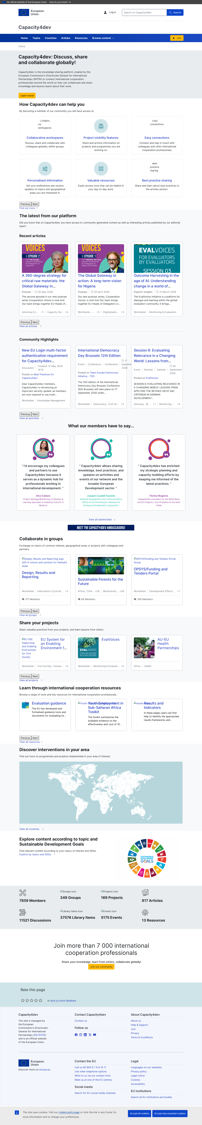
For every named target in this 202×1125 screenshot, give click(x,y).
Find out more (27, 208)
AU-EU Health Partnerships (168, 643)
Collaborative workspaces (45, 137)
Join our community (101, 966)
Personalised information (45, 180)
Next (35, 204)
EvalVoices (152, 377)
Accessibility (138, 1083)
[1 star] (23, 1000)
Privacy (135, 1033)
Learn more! (27, 95)
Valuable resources (101, 180)
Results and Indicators (154, 705)
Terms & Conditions (142, 1037)
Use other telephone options (91, 1071)
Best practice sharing (157, 180)
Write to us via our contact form (93, 1075)
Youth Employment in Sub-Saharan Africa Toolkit (105, 707)
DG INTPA (39, 1034)
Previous (25, 204)
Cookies (135, 1079)
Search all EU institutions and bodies (151, 1097)
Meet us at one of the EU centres (93, 1079)
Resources (81, 38)
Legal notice (138, 1075)
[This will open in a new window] (31, 12)
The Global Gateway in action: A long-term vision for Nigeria (99, 280)
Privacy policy (139, 1071)
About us (136, 1020)
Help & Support (139, 1024)
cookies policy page (69, 1112)
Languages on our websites (146, 1067)
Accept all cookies (139, 1113)
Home (24, 38)
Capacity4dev (34, 27)
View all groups (28, 615)
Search (177, 12)
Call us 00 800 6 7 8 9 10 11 (90, 1067)
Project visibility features (101, 137)
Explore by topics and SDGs (35, 854)
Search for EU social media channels (95, 1092)
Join (179, 38)
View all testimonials (100, 519)
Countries (50, 38)
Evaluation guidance (49, 703)
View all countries (29, 829)
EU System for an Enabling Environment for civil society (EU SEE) (54, 648)
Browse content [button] (101, 38)
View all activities (29, 418)
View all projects (29, 680)
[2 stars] (25, 1000)
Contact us (81, 1020)
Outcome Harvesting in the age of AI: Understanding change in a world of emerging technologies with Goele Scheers (156, 286)
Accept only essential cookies (169, 1113)
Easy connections (157, 137)
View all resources (30, 741)
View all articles (28, 326)
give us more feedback (63, 1000)
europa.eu (44, 1069)
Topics (36, 38)
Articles (65, 38)
